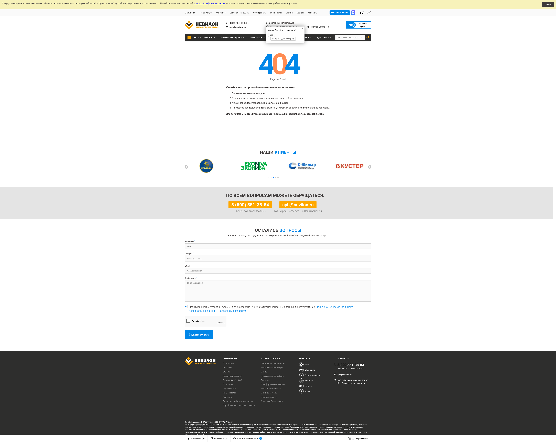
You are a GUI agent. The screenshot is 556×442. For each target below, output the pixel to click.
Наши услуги (206, 12)
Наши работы (229, 393)
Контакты (312, 12)
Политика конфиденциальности (238, 401)
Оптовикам (228, 384)
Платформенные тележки (273, 384)
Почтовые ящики (269, 397)
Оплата (226, 372)
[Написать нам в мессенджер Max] (353, 12)
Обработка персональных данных (239, 405)
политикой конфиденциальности (209, 3)
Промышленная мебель (272, 376)
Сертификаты (259, 12)
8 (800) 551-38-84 (250, 205)
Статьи (289, 12)
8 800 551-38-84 (238, 23)
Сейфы (264, 372)
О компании (190, 12)
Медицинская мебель (271, 389)
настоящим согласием (232, 310)
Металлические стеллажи (273, 363)
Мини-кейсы (276, 12)
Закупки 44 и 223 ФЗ (239, 12)
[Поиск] (368, 37)
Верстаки (265, 380)
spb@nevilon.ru (237, 27)
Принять (548, 4)
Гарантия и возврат (232, 376)
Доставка (227, 368)
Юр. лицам (221, 12)
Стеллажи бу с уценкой (272, 401)
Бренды (300, 12)
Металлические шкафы (272, 368)
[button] (186, 167)
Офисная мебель (269, 393)
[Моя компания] (201, 361)
